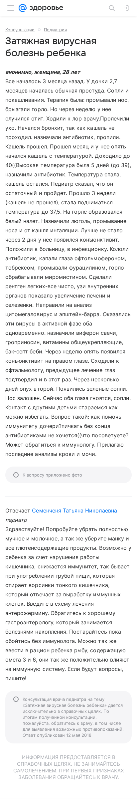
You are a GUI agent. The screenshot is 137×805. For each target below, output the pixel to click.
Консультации (20, 29)
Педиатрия (55, 29)
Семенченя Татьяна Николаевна (74, 510)
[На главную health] (45, 8)
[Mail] (23, 8)
